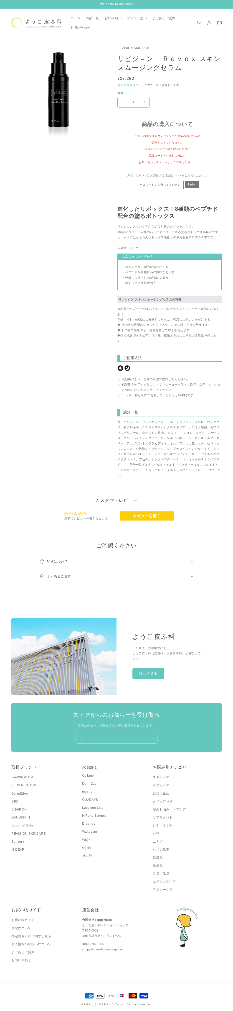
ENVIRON (19, 809)
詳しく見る (148, 673)
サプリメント (163, 817)
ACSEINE (89, 767)
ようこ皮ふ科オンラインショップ (110, 1004)
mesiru (87, 791)
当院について (21, 928)
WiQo (86, 840)
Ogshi (86, 847)
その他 (87, 855)
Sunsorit (17, 841)
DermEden (19, 793)
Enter (192, 184)
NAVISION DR (22, 777)
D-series (88, 823)
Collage (88, 775)
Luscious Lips (93, 807)
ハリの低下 (161, 849)
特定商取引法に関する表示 (31, 936)
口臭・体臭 (161, 873)
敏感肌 (158, 865)
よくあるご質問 (23, 952)
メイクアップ (163, 801)
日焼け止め (161, 793)
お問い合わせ (21, 960)
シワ (156, 833)
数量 (120, 93)
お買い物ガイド (23, 920)
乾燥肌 (158, 857)
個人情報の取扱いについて (31, 944)
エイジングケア (164, 881)
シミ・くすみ (163, 825)
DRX (14, 801)
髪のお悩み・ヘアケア (169, 809)
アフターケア (163, 889)
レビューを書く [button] (147, 516)
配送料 (128, 85)
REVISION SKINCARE (28, 833)
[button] (113, 18)
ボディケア (161, 785)
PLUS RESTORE (24, 785)
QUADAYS (90, 799)
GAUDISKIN (20, 817)
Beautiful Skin (22, 825)
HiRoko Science (94, 815)
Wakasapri (90, 831)
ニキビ (158, 841)
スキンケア (161, 777)
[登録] (152, 738)
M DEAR (18, 849)
